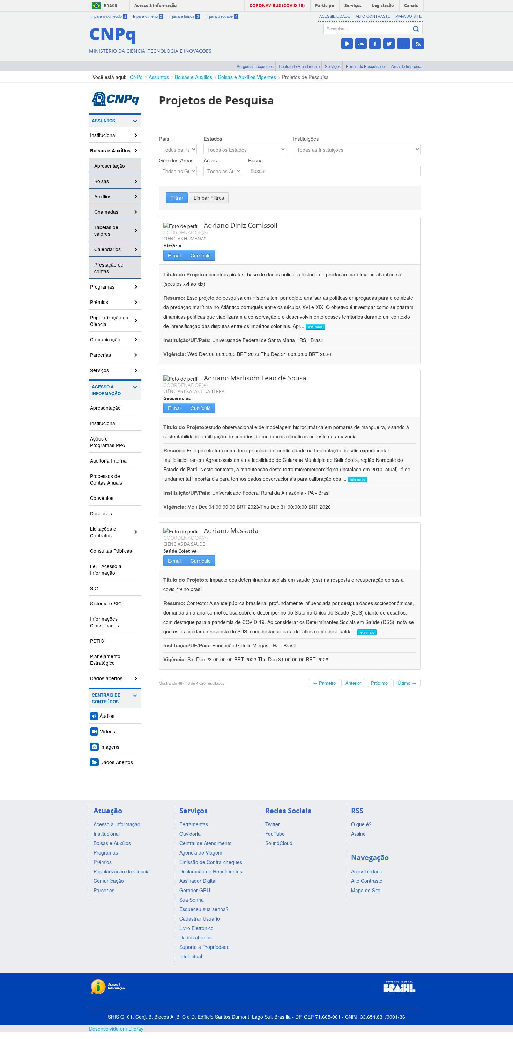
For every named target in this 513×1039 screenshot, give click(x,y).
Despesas (101, 513)
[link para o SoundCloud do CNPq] (361, 43)
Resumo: (174, 297)
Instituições (306, 138)
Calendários (107, 249)
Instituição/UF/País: (187, 340)
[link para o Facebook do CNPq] (375, 43)
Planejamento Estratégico (105, 659)
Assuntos (159, 76)
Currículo (201, 255)
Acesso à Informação (106, 390)
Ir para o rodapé (221, 16)
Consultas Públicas (111, 550)
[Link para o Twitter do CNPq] (389, 43)
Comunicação (105, 339)
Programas (102, 286)
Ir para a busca (184, 16)
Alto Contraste (373, 16)
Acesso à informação (155, 5)
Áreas (210, 160)
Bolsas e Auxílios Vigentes (247, 76)
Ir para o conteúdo (108, 16)
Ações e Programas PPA (107, 442)
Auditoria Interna (108, 460)
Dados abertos (106, 678)
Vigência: (175, 354)
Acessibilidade (334, 16)
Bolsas (101, 180)
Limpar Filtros (209, 197)
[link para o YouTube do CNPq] (347, 43)
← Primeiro (324, 683)
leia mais (315, 326)
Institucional (103, 134)
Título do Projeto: (184, 274)
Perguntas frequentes (255, 66)
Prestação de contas (109, 268)
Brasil (111, 6)
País (164, 138)
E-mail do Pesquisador (366, 66)
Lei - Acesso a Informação (105, 569)
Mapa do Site (408, 16)
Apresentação (109, 165)
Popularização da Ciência (109, 320)
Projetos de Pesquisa (305, 76)
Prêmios (99, 301)
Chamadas (106, 211)
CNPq (136, 76)
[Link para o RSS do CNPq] (418, 43)
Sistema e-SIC (106, 603)
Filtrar (176, 197)
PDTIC (97, 640)
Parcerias (100, 354)
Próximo (379, 683)
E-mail (175, 255)
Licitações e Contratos (103, 532)
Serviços (333, 66)
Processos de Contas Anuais (106, 479)
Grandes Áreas (176, 160)
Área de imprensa (406, 66)
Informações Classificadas (104, 622)
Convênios (101, 497)
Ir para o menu (147, 16)
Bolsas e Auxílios (193, 76)
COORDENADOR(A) (185, 232)
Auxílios (102, 196)
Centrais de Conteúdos (106, 698)
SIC (94, 587)
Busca (255, 160)
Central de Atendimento (299, 66)
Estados (212, 138)
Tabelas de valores (106, 230)
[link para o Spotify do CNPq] (403, 43)
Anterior (353, 683)
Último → (406, 683)
